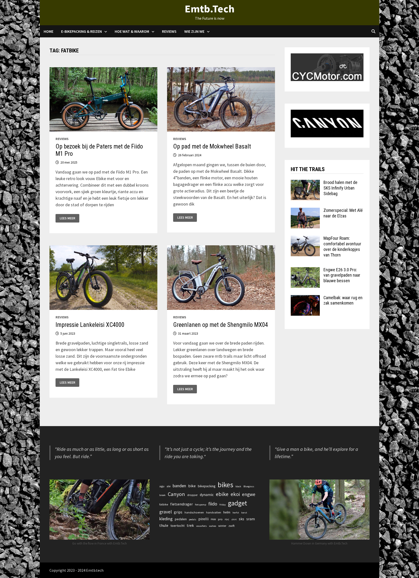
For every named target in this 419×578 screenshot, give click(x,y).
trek (190, 525)
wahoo (212, 526)
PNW (213, 519)
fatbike (163, 504)
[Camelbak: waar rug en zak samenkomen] (305, 298)
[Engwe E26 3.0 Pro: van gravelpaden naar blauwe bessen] (305, 270)
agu (161, 486)
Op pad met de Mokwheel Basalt (212, 146)
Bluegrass (248, 486)
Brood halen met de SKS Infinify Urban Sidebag (340, 188)
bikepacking (207, 486)
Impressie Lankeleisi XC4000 (90, 324)
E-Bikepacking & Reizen (81, 31)
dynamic (207, 494)
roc (227, 519)
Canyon (176, 494)
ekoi (235, 494)
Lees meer (67, 218)
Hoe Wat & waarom (132, 31)
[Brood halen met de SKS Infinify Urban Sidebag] (305, 183)
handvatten (213, 512)
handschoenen (194, 512)
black (238, 486)
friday (222, 504)
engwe (248, 494)
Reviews (169, 31)
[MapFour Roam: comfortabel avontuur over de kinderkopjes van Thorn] (305, 239)
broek (162, 495)
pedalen (181, 519)
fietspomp (200, 504)
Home (48, 31)
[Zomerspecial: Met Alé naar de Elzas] (305, 211)
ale (168, 486)
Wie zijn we (194, 31)
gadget (237, 503)
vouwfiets (201, 526)
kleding (166, 518)
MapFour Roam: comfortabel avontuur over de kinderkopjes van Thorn (342, 246)
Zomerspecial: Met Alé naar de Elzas (343, 213)
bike (192, 485)
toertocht (177, 525)
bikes (225, 484)
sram (250, 518)
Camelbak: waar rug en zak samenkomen (343, 300)
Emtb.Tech (209, 8)
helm (226, 512)
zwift (231, 526)
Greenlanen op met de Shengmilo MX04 (220, 324)
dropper (192, 495)
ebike (222, 494)
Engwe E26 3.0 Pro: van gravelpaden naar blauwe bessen (341, 275)
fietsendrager (181, 504)
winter (222, 526)
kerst (244, 512)
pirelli (203, 518)
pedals (192, 519)
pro (220, 519)
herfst (236, 512)
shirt (234, 519)
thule (163, 525)
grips (178, 512)
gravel (165, 512)
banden (179, 485)
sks (241, 519)
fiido (212, 504)
